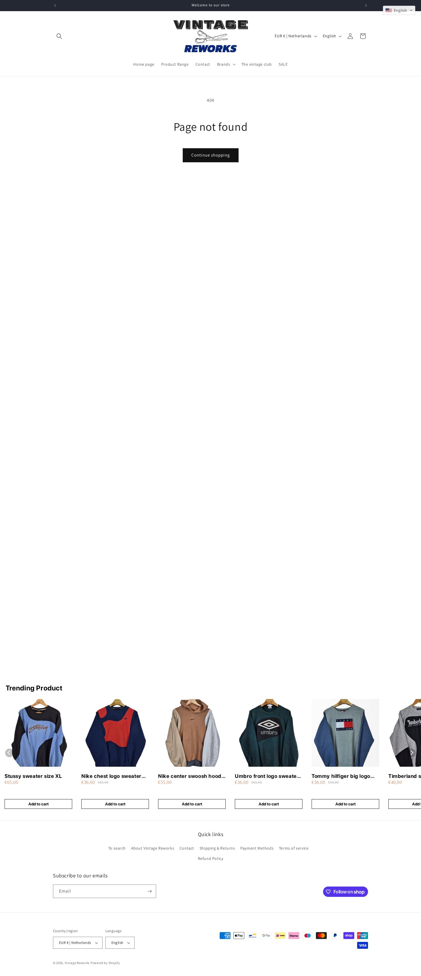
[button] (59, 36)
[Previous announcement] (55, 5)
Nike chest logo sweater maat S (111, 776)
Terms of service (294, 848)
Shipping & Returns (217, 848)
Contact (187, 848)
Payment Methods (257, 848)
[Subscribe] (149, 891)
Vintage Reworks (77, 963)
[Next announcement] (366, 5)
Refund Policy (210, 858)
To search (117, 848)
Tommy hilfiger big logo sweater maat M (341, 776)
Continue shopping (210, 155)
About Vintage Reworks (152, 848)
